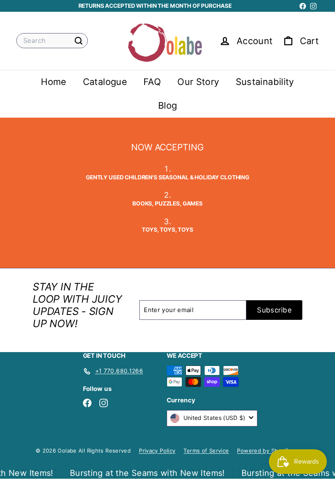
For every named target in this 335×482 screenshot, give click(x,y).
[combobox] (52, 40)
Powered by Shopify (264, 450)
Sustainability (265, 81)
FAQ (152, 81)
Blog (167, 105)
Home (54, 81)
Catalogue (105, 81)
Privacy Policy (157, 450)
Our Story (198, 81)
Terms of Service (206, 450)
